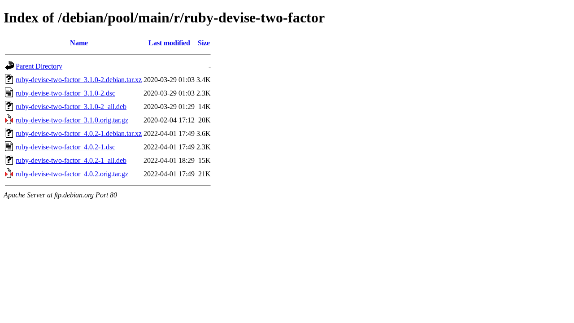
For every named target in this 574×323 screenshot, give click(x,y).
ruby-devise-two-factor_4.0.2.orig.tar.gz (72, 174)
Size (204, 43)
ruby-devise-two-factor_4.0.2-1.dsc (65, 147)
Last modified (169, 43)
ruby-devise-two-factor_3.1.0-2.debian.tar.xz (79, 79)
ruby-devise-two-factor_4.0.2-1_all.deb (71, 160)
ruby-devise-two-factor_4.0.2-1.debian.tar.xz (79, 133)
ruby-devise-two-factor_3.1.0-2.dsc (65, 93)
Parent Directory (39, 66)
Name (79, 43)
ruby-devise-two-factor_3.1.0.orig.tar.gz (72, 120)
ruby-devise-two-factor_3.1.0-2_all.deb (71, 106)
